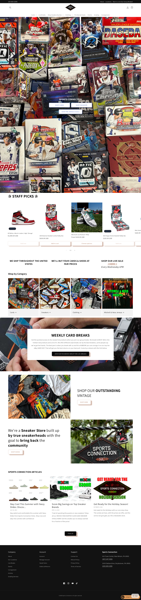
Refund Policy (75, 560)
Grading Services (13, 576)
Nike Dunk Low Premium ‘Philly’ (80, 234)
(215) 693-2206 (107, 566)
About (102, 2)
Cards (12, 312)
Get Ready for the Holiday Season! (111, 504)
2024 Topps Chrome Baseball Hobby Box (114, 236)
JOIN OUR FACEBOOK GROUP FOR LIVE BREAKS (70, 354)
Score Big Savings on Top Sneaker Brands (69, 506)
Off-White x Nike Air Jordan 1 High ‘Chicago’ (20, 233)
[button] (10, 7)
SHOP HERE (84, 402)
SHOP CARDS (59, 105)
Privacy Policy (75, 563)
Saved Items (43, 563)
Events (10, 566)
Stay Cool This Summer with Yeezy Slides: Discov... (27, 506)
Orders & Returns (45, 566)
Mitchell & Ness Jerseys (113, 312)
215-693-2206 (12, 2)
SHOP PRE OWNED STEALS (70, 112)
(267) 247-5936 (107, 559)
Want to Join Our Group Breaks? (123, 2)
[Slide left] (66, 250)
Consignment (12, 570)
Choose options (87, 243)
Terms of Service (76, 566)
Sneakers (45, 312)
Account (42, 556)
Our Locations (12, 560)
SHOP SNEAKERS (81, 105)
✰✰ (112, 263)
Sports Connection (67, 595)
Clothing (76, 312)
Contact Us (74, 556)
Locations (108, 2)
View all (70, 533)
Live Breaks (11, 563)
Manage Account (45, 560)
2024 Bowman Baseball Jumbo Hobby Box (51, 236)
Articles (10, 573)
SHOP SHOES (15, 452)
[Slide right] (75, 250)
